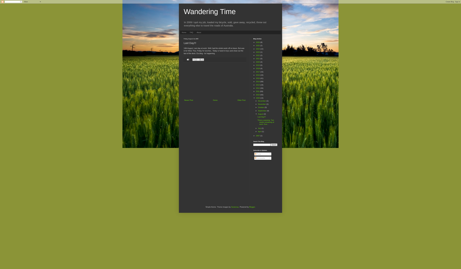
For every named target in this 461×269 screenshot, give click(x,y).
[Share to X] (198, 59)
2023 (258, 52)
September (262, 111)
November (262, 104)
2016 (258, 75)
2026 (258, 42)
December (262, 101)
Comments (260, 158)
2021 (258, 59)
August (261, 114)
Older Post (241, 100)
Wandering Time (210, 12)
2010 (258, 95)
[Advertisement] (215, 81)
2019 (258, 65)
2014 (258, 82)
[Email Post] (188, 59)
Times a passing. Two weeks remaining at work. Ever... (266, 122)
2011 (258, 91)
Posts (258, 154)
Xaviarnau (235, 207)
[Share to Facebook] (200, 59)
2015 (258, 78)
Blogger (252, 207)
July (259, 128)
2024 (258, 49)
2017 (258, 72)
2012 (258, 88)
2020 (258, 62)
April (260, 131)
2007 (258, 136)
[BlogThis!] (196, 59)
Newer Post (188, 100)
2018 (258, 68)
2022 (258, 55)
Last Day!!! (262, 117)
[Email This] (193, 59)
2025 (258, 45)
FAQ (191, 32)
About (199, 32)
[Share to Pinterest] (203, 59)
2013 (258, 85)
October (261, 107)
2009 (258, 98)
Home (184, 32)
